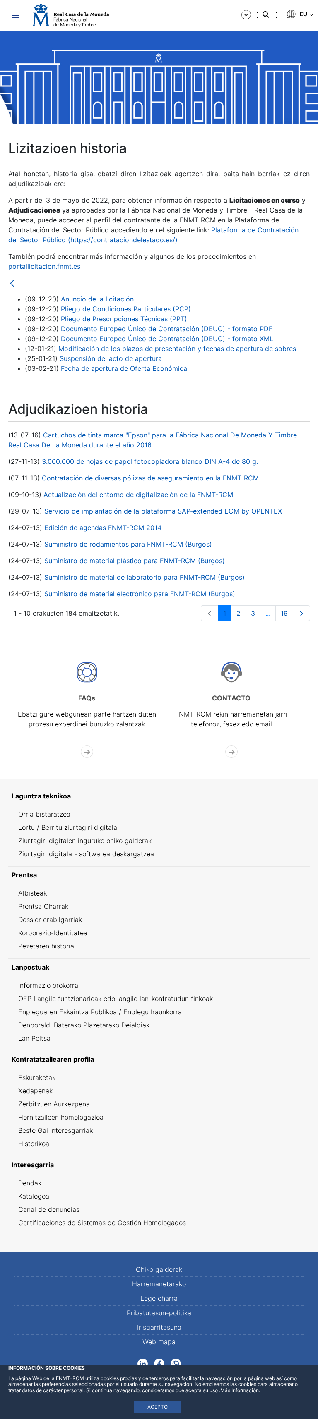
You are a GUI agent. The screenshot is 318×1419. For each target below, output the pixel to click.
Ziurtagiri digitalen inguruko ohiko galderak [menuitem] (85, 840)
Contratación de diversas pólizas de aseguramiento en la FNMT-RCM (150, 478)
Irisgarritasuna (159, 1327)
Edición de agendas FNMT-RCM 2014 (102, 527)
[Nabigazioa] (15, 15)
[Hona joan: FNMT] (70, 15)
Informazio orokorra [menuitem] (48, 985)
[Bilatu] (266, 14)
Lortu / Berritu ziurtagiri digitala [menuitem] (67, 827)
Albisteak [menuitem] (32, 893)
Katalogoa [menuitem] (33, 1196)
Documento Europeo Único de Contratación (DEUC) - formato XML (167, 338)
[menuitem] (159, 796)
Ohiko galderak (159, 1269)
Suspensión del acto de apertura (111, 358)
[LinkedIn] (142, 1363)
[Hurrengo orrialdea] (301, 613)
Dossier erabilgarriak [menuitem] (50, 919)
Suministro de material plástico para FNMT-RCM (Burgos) (134, 561)
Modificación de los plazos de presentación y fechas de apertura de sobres (177, 348)
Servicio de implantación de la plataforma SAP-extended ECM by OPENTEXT (165, 511)
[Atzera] (12, 284)
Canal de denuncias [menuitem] (49, 1209)
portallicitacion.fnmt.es (44, 266)
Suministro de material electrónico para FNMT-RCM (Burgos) (139, 594)
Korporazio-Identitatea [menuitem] (52, 933)
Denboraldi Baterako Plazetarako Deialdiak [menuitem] (83, 1025)
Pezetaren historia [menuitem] (46, 946)
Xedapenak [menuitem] (35, 1091)
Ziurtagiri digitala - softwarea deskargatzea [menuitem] (86, 854)
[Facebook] (159, 1363)
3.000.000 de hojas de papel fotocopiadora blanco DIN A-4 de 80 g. (150, 461)
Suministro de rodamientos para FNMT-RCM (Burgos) (128, 544)
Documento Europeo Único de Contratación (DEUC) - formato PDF (166, 329)
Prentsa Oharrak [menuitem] (43, 906)
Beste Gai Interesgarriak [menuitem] (55, 1130)
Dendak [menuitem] (29, 1183)
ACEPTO (157, 1407)
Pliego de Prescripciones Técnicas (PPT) (124, 319)
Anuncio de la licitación (97, 299)
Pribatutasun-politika (159, 1313)
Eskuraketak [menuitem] (36, 1077)
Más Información (239, 1390)
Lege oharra (159, 1298)
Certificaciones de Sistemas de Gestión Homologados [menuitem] (102, 1222)
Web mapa (159, 1342)
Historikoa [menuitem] (33, 1144)
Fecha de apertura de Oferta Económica (124, 368)
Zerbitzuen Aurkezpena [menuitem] (54, 1104)
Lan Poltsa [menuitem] (34, 1038)
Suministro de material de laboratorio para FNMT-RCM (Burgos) (144, 577)
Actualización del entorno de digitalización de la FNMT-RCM (138, 494)
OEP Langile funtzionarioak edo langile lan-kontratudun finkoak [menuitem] (115, 998)
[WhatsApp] (176, 1363)
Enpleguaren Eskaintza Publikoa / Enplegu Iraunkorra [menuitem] (100, 1012)
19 (287, 615)
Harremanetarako (159, 1284)
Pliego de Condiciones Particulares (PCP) (126, 309)
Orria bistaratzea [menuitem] (44, 814)
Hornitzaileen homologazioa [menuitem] (61, 1117)
